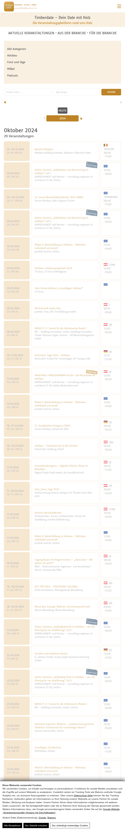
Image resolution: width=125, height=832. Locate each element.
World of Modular (44, 149)
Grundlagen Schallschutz (48, 747)
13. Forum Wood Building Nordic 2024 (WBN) (59, 197)
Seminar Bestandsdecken (48, 512)
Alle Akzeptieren (12, 825)
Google (42, 817)
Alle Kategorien (16, 49)
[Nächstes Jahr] (81, 117)
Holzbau (12, 55)
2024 (62, 118)
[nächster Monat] (121, 101)
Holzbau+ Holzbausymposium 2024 (53, 268)
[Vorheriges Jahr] (44, 117)
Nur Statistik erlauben (36, 825)
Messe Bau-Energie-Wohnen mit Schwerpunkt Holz (62, 606)
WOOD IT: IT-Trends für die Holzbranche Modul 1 (61, 328)
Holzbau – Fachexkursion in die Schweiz (56, 445)
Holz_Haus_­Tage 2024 (47, 489)
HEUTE (63, 110)
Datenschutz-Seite (83, 795)
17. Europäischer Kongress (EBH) (52, 425)
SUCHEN (111, 92)
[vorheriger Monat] (5, 101)
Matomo (51, 817)
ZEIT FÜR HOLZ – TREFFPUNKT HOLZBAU (56, 586)
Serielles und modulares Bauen (51, 653)
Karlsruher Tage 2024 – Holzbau (52, 355)
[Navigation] (119, 6)
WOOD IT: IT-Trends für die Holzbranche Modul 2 (61, 704)
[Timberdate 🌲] (20, 7)
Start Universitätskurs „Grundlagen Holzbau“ (59, 288)
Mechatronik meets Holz (48, 308)
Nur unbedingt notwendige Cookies (70, 825)
